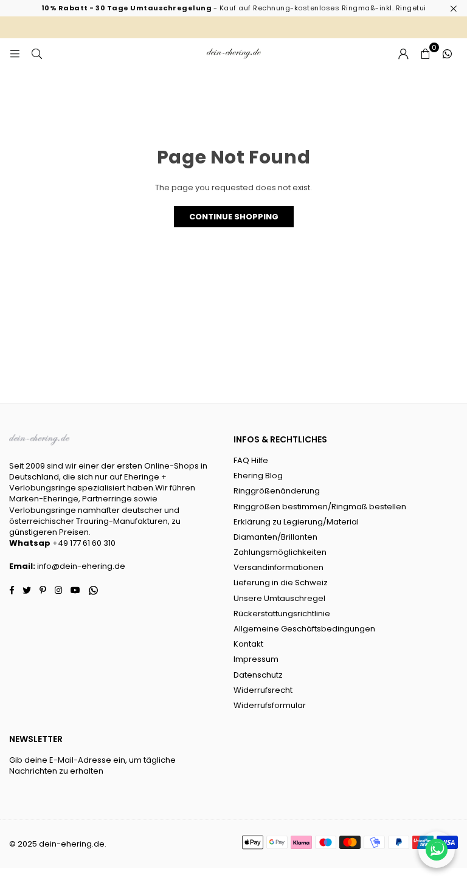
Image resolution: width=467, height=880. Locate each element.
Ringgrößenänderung (277, 491)
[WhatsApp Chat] (436, 849)
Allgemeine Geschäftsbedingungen (304, 628)
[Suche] (36, 53)
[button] (425, 53)
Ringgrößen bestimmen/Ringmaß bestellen (320, 506)
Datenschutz (258, 675)
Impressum (256, 659)
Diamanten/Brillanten (275, 537)
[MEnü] (15, 53)
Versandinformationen (278, 567)
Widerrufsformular (270, 705)
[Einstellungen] (403, 53)
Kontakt (248, 644)
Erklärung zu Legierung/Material (296, 522)
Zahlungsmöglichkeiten (280, 552)
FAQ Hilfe (251, 460)
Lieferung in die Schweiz (281, 582)
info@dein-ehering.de (81, 566)
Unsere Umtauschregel (279, 598)
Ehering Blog (258, 475)
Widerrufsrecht (263, 690)
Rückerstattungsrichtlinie (282, 613)
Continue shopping (233, 216)
